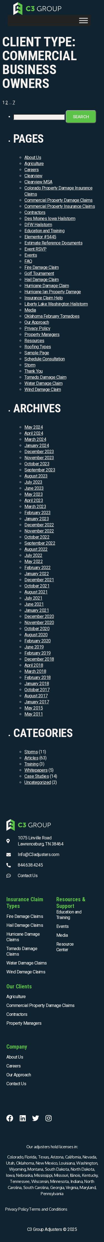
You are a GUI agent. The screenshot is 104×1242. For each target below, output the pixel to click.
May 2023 (33, 494)
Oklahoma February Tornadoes (52, 316)
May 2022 (33, 561)
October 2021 (36, 586)
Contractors (34, 212)
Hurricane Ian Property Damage (52, 291)
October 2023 (36, 463)
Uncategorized (37, 782)
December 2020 (39, 616)
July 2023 (33, 482)
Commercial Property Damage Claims (58, 200)
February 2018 (37, 677)
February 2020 (37, 640)
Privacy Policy (37, 328)
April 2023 (33, 500)
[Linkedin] (22, 1118)
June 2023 (34, 488)
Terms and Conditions (48, 1209)
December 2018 (39, 659)
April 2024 (33, 433)
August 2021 (36, 592)
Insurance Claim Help (43, 298)
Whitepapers (36, 770)
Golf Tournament (39, 273)
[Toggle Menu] (83, 20)
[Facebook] (9, 1118)
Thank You (33, 371)
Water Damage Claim (43, 383)
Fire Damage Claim (41, 267)
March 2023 (35, 506)
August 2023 (36, 476)
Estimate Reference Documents (53, 243)
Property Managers (42, 334)
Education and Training (44, 230)
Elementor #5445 (40, 236)
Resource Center (65, 946)
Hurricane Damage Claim (46, 285)
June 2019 (34, 647)
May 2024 (33, 427)
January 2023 (36, 518)
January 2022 (36, 573)
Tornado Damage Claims (21, 951)
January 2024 (36, 445)
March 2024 (35, 439)
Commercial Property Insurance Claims (59, 206)
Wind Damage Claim (42, 389)
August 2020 (36, 634)
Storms (31, 751)
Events (30, 255)
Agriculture (34, 163)
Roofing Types (37, 346)
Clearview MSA (38, 182)
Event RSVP (35, 249)
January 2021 (36, 610)
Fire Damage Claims (24, 916)
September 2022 (39, 543)
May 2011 (33, 714)
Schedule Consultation (44, 359)
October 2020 (36, 628)
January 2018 (36, 683)
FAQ (28, 261)
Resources (34, 340)
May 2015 (33, 708)
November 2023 (39, 457)
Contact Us (16, 1083)
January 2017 (36, 702)
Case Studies (36, 776)
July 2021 (33, 598)
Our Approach (36, 322)
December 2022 (39, 524)
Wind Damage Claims (25, 972)
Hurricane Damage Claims (23, 937)
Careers (31, 169)
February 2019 (37, 653)
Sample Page (36, 352)
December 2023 (39, 451)
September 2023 (39, 470)
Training (31, 764)
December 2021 (39, 579)
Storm (29, 365)
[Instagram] (48, 1118)
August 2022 (36, 549)
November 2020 (39, 622)
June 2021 (34, 604)
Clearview (33, 175)
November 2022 (39, 531)
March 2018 (35, 671)
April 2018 (33, 665)
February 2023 (37, 512)
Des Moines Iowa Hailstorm (49, 218)
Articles (31, 758)
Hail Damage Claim (41, 279)
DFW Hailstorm (38, 224)
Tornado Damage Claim (45, 377)
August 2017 (36, 695)
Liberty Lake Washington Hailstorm (56, 304)
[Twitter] (35, 1118)
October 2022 (36, 537)
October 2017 (36, 689)
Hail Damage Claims (24, 925)
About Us (32, 157)
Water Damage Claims (26, 963)
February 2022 (37, 567)
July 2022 (33, 555)
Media (30, 310)
